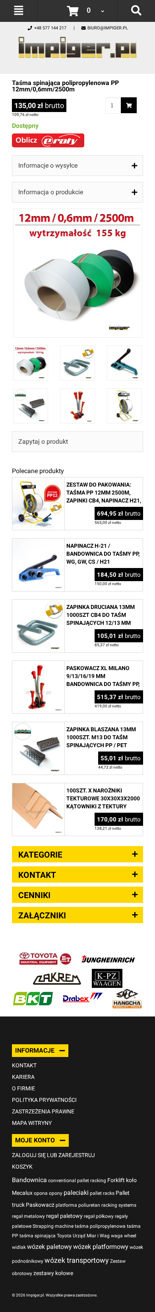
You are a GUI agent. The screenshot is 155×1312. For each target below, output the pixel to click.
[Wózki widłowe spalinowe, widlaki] (127, 992)
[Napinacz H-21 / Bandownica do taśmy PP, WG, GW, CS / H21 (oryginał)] (38, 542)
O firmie (23, 1088)
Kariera (23, 1077)
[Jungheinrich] (108, 953)
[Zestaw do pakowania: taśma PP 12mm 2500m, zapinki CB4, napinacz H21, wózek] (38, 481)
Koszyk (22, 1166)
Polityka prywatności (44, 1100)
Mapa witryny (32, 1123)
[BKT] (33, 992)
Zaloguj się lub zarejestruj (53, 1155)
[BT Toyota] (45, 953)
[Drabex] (82, 992)
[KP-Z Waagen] (107, 973)
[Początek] (77, 45)
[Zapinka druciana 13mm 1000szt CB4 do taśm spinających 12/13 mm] (38, 604)
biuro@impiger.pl (107, 28)
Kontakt (24, 1065)
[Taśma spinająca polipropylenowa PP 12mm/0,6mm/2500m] (77, 212)
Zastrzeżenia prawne (43, 1111)
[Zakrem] (57, 973)
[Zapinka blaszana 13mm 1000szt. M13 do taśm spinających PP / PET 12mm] (38, 726)
